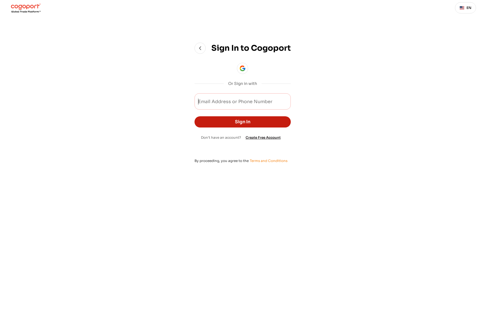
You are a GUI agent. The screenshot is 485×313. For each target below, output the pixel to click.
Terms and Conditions (268, 161)
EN (468, 8)
